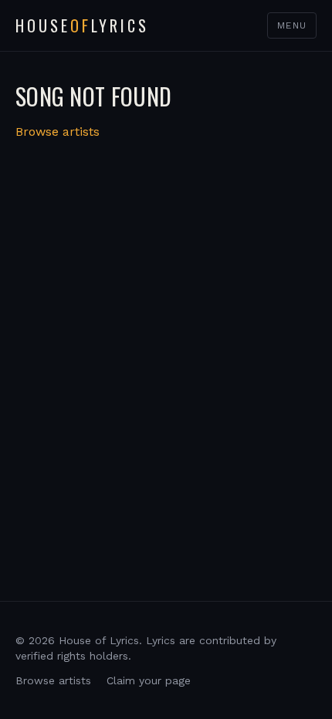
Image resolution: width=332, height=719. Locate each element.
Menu (292, 25)
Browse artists (57, 131)
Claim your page (149, 680)
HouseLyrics (82, 25)
